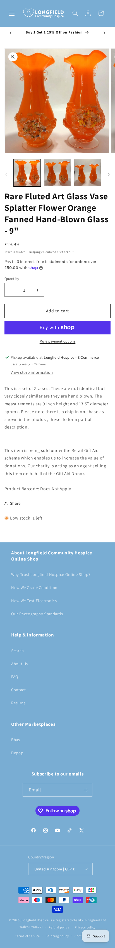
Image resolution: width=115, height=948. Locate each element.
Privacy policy (85, 927)
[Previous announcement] (10, 33)
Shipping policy (57, 936)
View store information (32, 372)
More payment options (58, 341)
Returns (18, 702)
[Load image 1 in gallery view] (27, 172)
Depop (17, 752)
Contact (18, 689)
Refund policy (59, 927)
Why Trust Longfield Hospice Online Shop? (50, 574)
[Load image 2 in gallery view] (57, 172)
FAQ (14, 676)
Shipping (34, 252)
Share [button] (15, 503)
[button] (11, 13)
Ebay (15, 739)
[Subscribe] (85, 790)
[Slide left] (6, 174)
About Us (19, 663)
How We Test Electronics (34, 600)
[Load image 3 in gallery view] (87, 172)
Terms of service (27, 936)
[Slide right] (109, 174)
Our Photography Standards (37, 613)
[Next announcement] (104, 33)
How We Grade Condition (34, 587)
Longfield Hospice (35, 920)
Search (17, 650)
